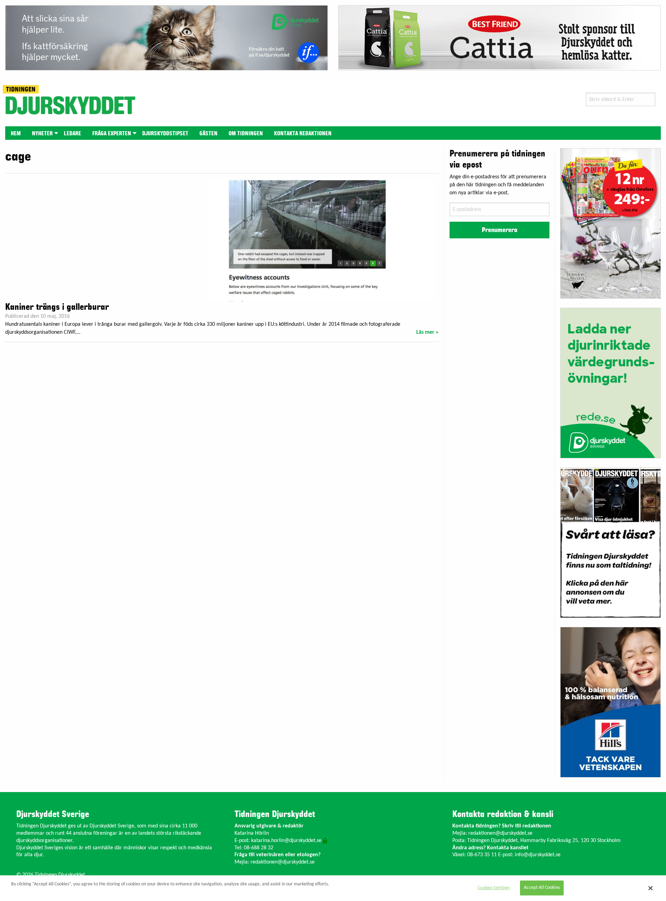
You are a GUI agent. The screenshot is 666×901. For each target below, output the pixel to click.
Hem (16, 133)
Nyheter (42, 133)
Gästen (208, 133)
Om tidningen (246, 133)
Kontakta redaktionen (303, 133)
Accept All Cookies (542, 888)
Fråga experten (111, 133)
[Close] (650, 888)
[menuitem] (15, 133)
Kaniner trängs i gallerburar (57, 307)
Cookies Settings (494, 888)
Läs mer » (427, 332)
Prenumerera (499, 230)
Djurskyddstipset (165, 133)
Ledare (72, 133)
